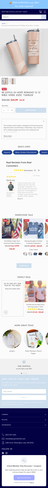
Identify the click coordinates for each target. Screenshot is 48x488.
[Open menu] (45, 11)
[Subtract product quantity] (4, 110)
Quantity (5, 106)
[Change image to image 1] (5, 81)
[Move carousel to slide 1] (21, 373)
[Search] (43, 17)
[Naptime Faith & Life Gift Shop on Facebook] (3, 453)
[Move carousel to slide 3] (24, 373)
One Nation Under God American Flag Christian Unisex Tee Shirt (12, 243)
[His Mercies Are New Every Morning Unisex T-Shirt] (35, 291)
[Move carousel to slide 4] (26, 373)
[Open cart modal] (40, 11)
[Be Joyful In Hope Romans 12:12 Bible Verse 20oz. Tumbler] (24, 52)
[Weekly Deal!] (6, 312)
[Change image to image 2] (12, 81)
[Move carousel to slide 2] (23, 373)
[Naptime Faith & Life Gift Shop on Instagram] (6, 453)
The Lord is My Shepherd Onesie (10, 194)
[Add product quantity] (12, 110)
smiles (9, 180)
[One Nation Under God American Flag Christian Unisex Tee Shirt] (12, 228)
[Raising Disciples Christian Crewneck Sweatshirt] (33, 228)
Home (4, 23)
